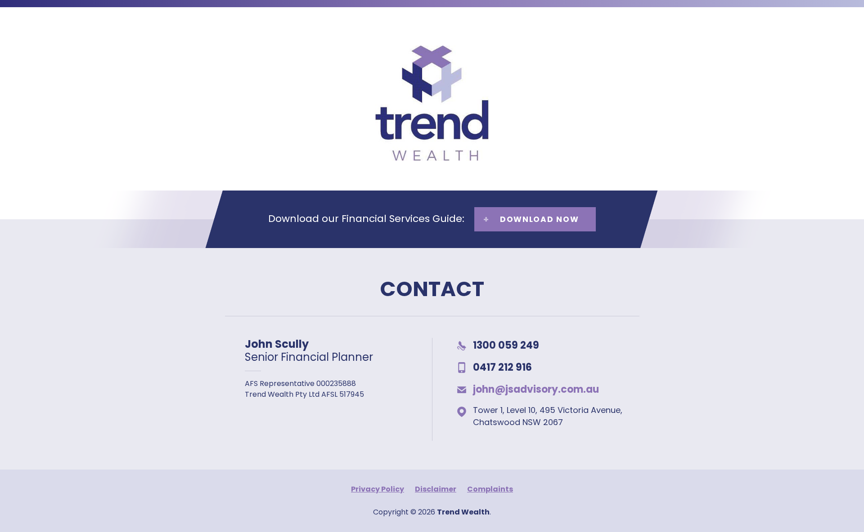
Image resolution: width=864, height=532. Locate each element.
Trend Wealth (426, 159)
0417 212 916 (502, 367)
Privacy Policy (377, 489)
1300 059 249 (506, 345)
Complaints (490, 489)
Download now (539, 219)
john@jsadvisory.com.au (536, 389)
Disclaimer (435, 489)
